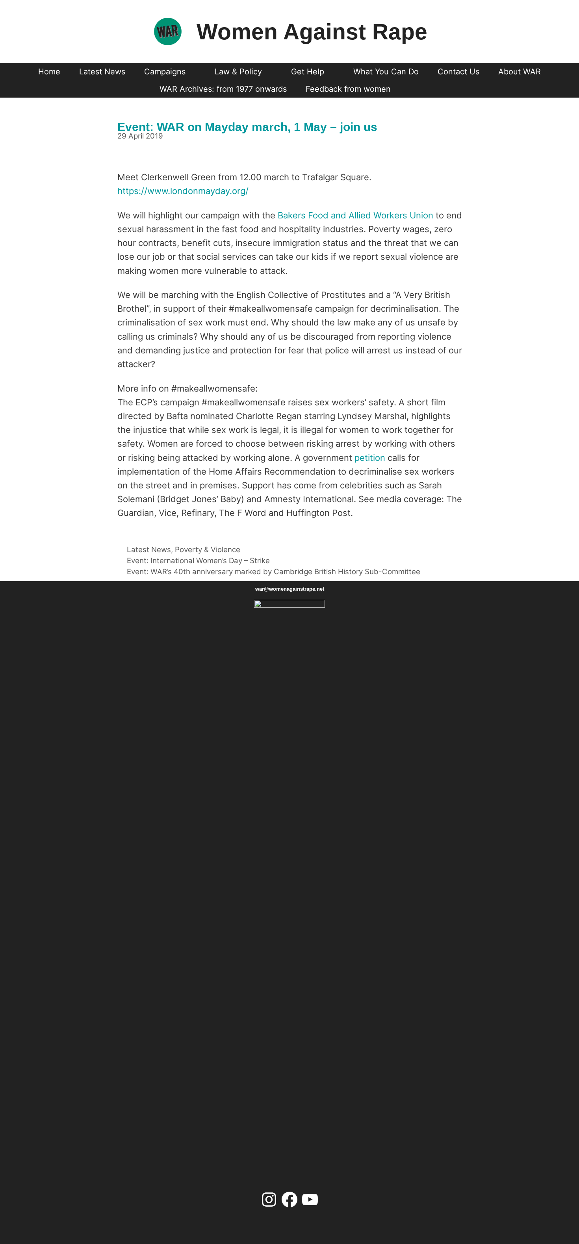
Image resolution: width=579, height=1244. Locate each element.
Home (49, 71)
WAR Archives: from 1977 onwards (223, 89)
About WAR (519, 71)
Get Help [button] (307, 71)
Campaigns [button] (165, 71)
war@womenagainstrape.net (289, 589)
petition (371, 458)
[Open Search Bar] (414, 89)
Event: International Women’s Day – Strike (198, 560)
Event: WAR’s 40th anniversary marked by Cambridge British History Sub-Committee (273, 571)
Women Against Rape (312, 31)
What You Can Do (386, 71)
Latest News (102, 71)
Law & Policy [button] (238, 71)
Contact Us (458, 71)
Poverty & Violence (207, 549)
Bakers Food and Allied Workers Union (355, 215)
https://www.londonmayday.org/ (183, 191)
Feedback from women (348, 89)
